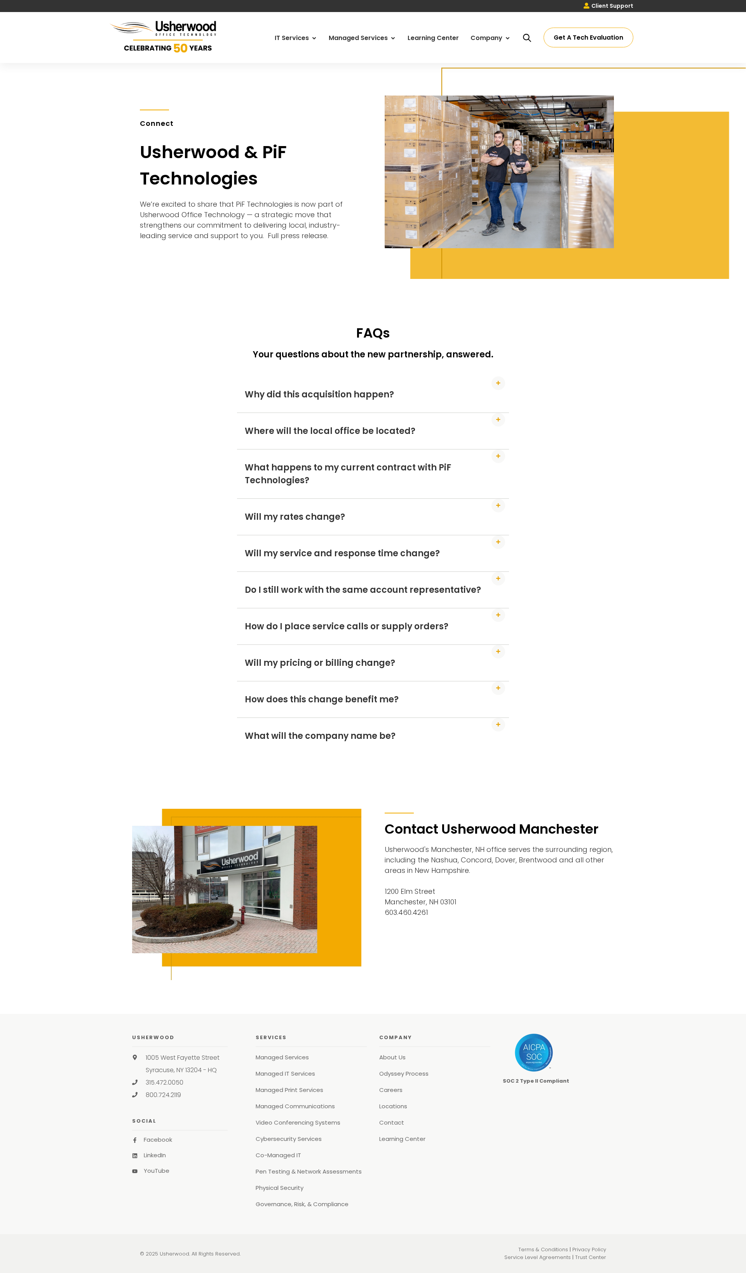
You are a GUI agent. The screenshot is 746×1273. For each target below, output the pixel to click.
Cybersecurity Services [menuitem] (289, 1139)
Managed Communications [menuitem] (295, 1106)
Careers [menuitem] (391, 1090)
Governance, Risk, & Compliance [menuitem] (302, 1204)
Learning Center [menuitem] (433, 37)
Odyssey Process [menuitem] (404, 1073)
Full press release (297, 235)
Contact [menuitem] (391, 1122)
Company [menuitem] (487, 37)
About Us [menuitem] (392, 1057)
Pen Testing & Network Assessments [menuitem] (309, 1171)
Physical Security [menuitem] (279, 1188)
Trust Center (590, 1257)
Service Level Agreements (537, 1257)
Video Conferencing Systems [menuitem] (298, 1122)
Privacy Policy (589, 1249)
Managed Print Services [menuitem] (289, 1090)
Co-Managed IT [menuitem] (278, 1155)
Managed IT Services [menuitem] (285, 1073)
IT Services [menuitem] (292, 37)
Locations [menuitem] (393, 1106)
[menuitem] (608, 6)
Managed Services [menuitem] (359, 37)
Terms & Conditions (543, 1249)
